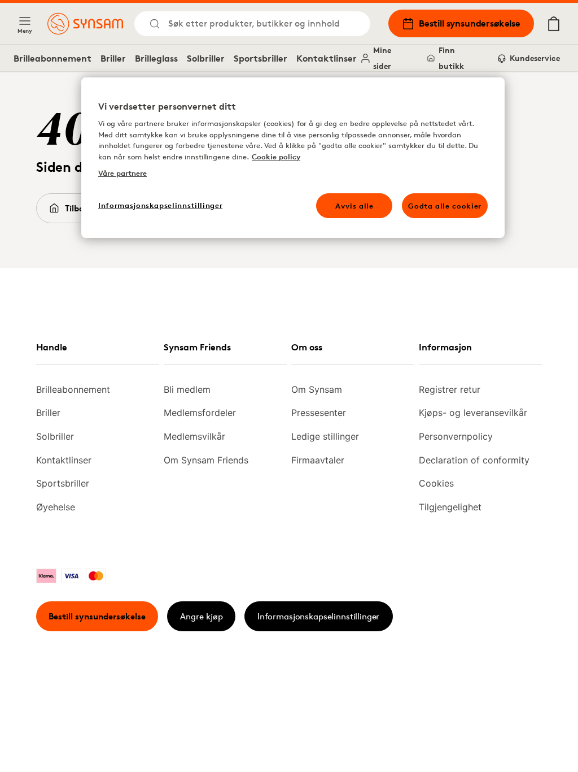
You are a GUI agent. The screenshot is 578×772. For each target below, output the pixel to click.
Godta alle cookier (444, 205)
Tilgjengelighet (450, 507)
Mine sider (382, 58)
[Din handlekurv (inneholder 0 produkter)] (553, 23)
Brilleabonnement (52, 58)
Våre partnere (122, 172)
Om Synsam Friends (206, 460)
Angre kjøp (201, 616)
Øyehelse (55, 507)
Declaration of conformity (474, 460)
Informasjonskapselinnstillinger (318, 616)
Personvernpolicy (456, 436)
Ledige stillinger (325, 436)
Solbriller (206, 58)
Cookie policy (276, 156)
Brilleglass (156, 58)
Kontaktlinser (326, 58)
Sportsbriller (260, 58)
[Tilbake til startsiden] (85, 23)
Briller (113, 58)
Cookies (436, 483)
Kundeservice (535, 58)
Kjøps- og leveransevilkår (473, 412)
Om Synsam (316, 389)
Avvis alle (354, 205)
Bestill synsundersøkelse (469, 23)
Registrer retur (449, 389)
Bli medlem (187, 389)
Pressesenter (318, 412)
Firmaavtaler (317, 460)
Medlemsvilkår (194, 436)
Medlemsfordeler (200, 412)
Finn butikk (451, 58)
